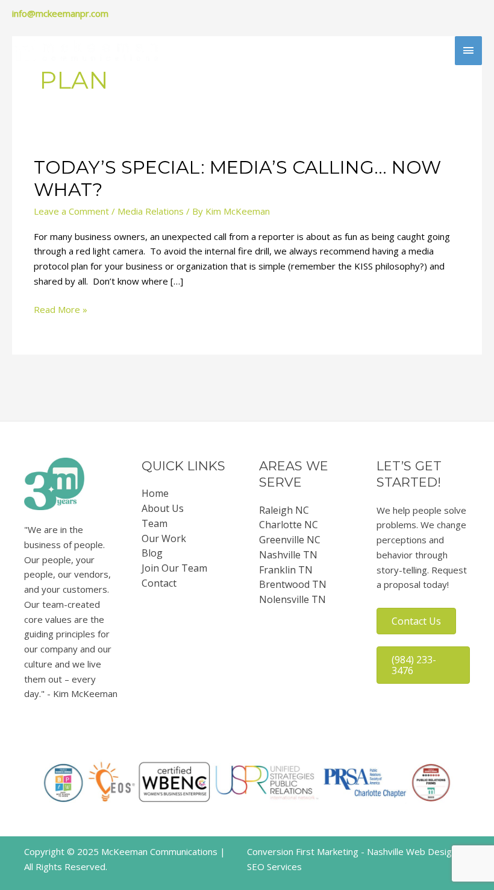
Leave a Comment (71, 211)
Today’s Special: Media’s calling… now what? (237, 178)
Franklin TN (286, 569)
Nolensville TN (292, 599)
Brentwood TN (293, 584)
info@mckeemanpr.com (60, 13)
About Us (163, 508)
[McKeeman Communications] (85, 50)
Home (155, 493)
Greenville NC (289, 539)
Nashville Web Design (412, 851)
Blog (152, 553)
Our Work (164, 538)
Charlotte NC (288, 524)
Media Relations (150, 211)
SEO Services (274, 866)
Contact (159, 583)
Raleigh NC (284, 510)
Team (154, 523)
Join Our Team (174, 568)
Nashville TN (288, 554)
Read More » (60, 310)
